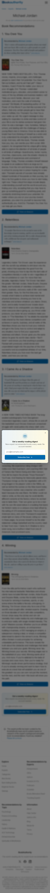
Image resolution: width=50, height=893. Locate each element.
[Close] (45, 432)
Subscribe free (24, 457)
